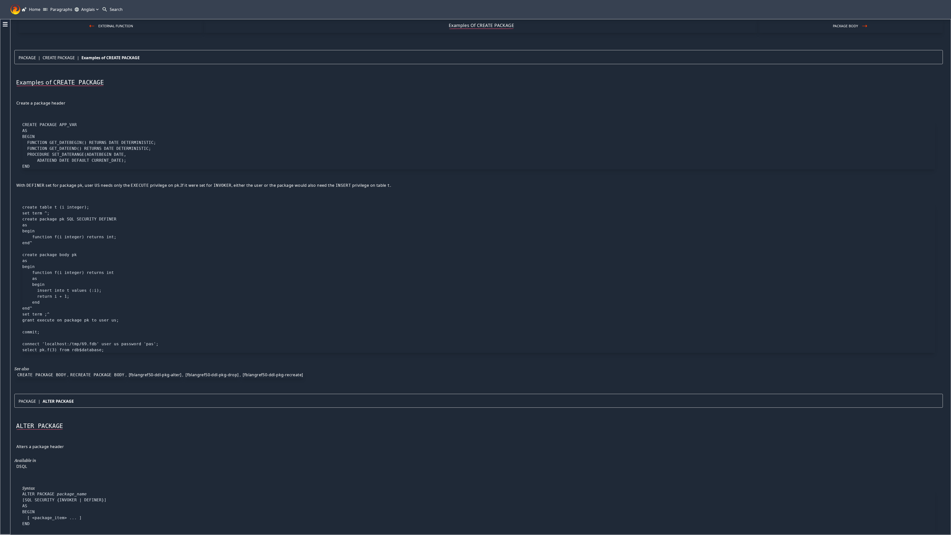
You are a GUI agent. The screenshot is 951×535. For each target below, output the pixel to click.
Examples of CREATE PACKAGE (110, 57)
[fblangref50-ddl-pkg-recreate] (273, 374)
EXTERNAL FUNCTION (115, 26)
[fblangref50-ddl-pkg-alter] (155, 374)
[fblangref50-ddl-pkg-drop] (211, 374)
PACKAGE (27, 57)
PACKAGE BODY (845, 26)
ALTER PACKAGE (58, 401)
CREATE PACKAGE (59, 57)
